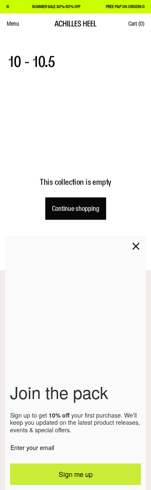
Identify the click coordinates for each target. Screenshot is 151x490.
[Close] (136, 246)
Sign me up (76, 474)
